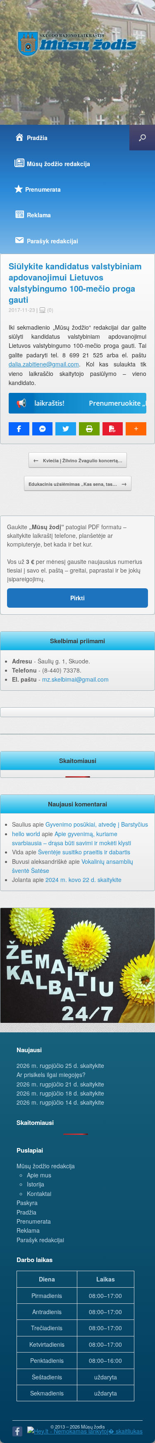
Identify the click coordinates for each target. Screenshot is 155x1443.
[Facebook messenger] (42, 428)
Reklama (28, 1230)
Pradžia (26, 1212)
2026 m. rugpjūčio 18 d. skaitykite (60, 1093)
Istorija (35, 1184)
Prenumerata (34, 1221)
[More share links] (136, 428)
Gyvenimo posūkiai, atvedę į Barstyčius (96, 824)
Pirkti (77, 598)
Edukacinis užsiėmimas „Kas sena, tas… (78, 483)
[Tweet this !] (65, 428)
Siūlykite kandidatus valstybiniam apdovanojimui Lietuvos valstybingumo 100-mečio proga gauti (75, 282)
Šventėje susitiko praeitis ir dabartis (84, 852)
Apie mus (39, 1175)
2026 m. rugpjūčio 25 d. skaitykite (60, 1065)
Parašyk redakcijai (40, 1240)
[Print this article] (89, 428)
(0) (49, 309)
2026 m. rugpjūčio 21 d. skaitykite (60, 1084)
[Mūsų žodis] (77, 43)
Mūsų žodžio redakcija (46, 1166)
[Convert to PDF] (113, 428)
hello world (26, 834)
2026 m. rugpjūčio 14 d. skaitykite (60, 1102)
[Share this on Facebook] (19, 428)
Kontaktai (39, 1193)
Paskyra (27, 1202)
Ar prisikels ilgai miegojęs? (51, 1074)
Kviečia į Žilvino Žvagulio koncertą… (77, 460)
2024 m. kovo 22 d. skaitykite (83, 879)
